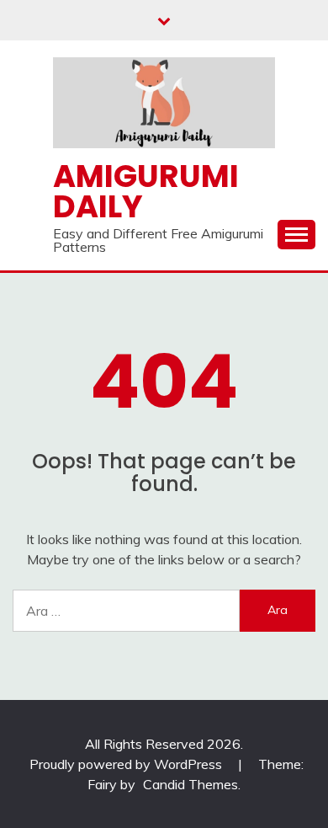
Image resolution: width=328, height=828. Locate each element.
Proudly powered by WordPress (127, 764)
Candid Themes (190, 784)
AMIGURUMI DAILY (146, 191)
